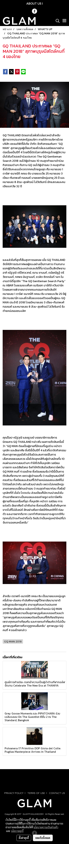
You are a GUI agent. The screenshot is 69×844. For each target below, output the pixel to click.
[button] (56, 21)
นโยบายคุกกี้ (17, 830)
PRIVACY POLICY (13, 793)
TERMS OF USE (36, 793)
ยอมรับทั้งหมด (42, 837)
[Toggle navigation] (64, 21)
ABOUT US (33, 3)
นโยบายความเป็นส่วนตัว (46, 827)
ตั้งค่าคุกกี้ (24, 837)
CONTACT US (57, 793)
